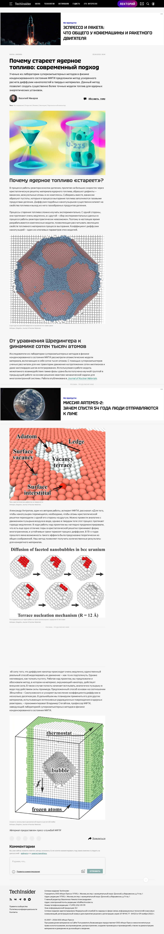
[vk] (15, 899)
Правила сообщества (18, 907)
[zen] (24, 899)
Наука (11, 54)
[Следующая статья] (82, 879)
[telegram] (20, 899)
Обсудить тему (97, 98)
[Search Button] (147, 3)
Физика (19, 54)
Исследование (19, 105)
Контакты (13, 912)
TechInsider (23, 4)
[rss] (10, 899)
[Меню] (10, 3)
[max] (29, 899)
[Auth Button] (153, 3)
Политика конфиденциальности (23, 909)
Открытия (28, 105)
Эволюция (42, 105)
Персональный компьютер (56, 105)
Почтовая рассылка (142, 3)
